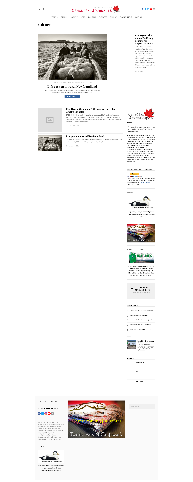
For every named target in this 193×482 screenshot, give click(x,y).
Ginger (138, 372)
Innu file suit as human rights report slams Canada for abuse (146, 343)
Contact (46, 401)
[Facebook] (142, 9)
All (69, 83)
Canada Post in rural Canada (139, 315)
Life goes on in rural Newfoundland (72, 86)
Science (138, 17)
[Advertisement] (142, 445)
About (53, 17)
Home (40, 401)
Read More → (72, 96)
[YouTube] (151, 9)
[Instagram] (148, 9)
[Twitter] (145, 9)
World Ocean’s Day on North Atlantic (142, 310)
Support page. (145, 182)
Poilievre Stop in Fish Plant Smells (140, 324)
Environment (126, 17)
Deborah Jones (140, 362)
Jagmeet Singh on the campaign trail (141, 320)
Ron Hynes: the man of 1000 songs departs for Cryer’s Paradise (145, 39)
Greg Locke (140, 381)
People (64, 17)
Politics (92, 17)
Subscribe (54, 401)
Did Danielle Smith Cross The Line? (141, 329)
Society (74, 17)
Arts (83, 17)
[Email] (154, 9)
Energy (113, 17)
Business (103, 17)
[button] (152, 406)
